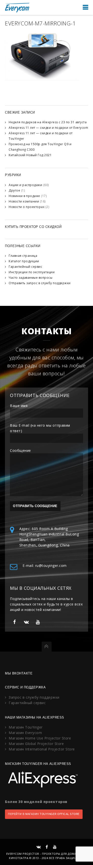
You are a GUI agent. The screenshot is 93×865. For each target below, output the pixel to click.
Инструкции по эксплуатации (32, 272)
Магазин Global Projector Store (36, 743)
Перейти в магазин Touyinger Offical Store (44, 814)
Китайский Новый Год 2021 (30, 155)
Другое (14, 190)
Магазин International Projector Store (42, 749)
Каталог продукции (24, 261)
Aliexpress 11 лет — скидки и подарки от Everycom (48, 128)
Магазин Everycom (25, 732)
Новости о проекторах (26, 207)
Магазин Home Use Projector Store (40, 738)
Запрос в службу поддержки (34, 697)
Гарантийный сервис (25, 267)
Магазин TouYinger (26, 727)
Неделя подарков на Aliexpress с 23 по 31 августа (48, 122)
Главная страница (23, 256)
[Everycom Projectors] (17, 7)
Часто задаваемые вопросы (30, 277)
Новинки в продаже (24, 196)
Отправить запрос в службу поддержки (40, 283)
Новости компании (24, 201)
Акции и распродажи (25, 185)
